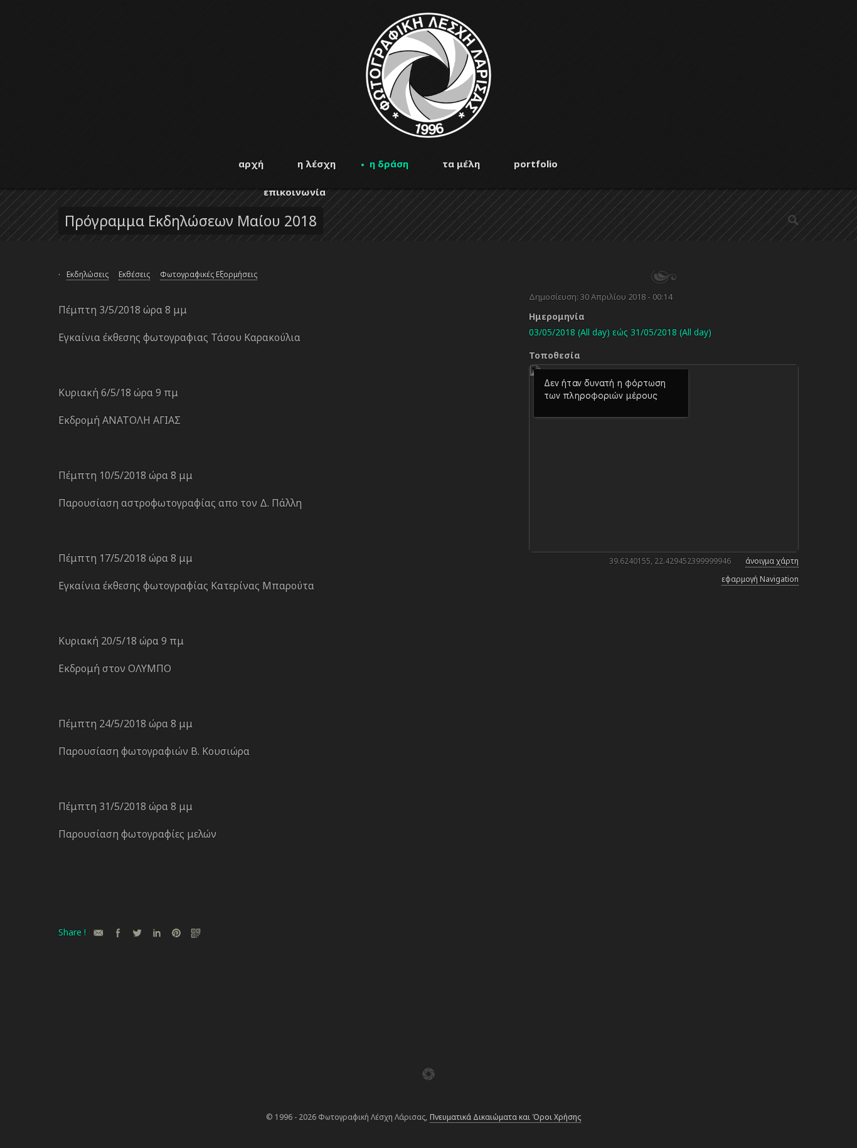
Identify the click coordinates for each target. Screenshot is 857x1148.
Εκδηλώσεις (88, 274)
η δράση (389, 163)
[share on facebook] (117, 932)
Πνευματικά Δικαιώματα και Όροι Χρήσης (505, 1117)
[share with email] (98, 932)
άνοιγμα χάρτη (772, 561)
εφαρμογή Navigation (760, 579)
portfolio (536, 163)
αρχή (250, 163)
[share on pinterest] (176, 932)
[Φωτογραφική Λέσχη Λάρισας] (428, 134)
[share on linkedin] (156, 932)
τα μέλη (461, 163)
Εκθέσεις (134, 274)
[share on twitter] (137, 932)
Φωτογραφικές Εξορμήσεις (208, 274)
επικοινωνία (294, 192)
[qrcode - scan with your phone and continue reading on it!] (195, 932)
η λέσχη (316, 163)
